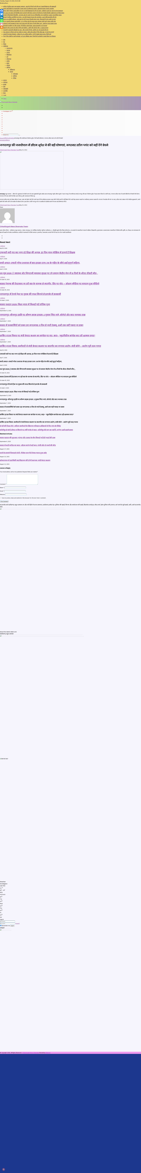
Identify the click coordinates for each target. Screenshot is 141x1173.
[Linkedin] (1, 17)
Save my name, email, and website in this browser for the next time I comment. (24, 498)
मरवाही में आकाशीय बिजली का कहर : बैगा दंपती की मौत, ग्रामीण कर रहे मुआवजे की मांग (25, 30)
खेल (4, 87)
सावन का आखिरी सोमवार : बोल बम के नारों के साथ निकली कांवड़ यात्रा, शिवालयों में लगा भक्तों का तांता (29, 19)
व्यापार (5, 80)
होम (4, 40)
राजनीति (5, 91)
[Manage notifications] (3, 1169)
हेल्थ (4, 93)
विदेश (4, 44)
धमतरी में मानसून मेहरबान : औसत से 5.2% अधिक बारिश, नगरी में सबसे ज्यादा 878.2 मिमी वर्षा (27, 34)
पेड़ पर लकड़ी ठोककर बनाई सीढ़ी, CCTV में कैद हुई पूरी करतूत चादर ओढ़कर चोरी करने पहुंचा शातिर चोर (29, 21)
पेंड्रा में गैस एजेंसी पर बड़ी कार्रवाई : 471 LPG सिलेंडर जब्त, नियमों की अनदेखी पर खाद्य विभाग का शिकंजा (29, 36)
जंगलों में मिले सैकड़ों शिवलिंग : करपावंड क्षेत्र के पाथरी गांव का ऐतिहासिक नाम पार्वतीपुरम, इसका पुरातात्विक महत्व (32, 15)
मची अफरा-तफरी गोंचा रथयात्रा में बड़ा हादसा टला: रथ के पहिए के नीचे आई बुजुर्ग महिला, (40, 263)
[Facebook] (1, 10)
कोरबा (8, 65)
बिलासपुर (9, 55)
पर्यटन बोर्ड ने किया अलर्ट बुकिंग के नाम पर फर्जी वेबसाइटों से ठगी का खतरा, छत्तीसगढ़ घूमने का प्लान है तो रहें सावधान (33, 11)
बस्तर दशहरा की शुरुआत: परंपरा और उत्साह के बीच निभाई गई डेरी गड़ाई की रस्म (27, 438)
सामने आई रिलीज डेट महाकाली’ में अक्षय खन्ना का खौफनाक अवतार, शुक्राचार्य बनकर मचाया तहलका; (28, 9)
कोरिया (8, 68)
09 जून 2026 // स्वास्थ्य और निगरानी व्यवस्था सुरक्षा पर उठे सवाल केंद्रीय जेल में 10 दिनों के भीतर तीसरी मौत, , (49, 273)
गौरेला (14, 78)
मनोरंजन (5, 82)
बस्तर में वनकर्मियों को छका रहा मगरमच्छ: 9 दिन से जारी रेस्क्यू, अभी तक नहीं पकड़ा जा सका (41, 325)
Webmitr (48, 1053)
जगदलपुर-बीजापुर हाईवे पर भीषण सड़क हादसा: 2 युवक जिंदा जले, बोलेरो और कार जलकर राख (42, 315)
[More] (1, 27)
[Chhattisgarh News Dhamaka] (8, 102)
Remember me (6, 926)
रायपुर (8, 53)
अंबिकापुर (12, 70)
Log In (12, 925)
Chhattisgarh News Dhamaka (31, 1053)
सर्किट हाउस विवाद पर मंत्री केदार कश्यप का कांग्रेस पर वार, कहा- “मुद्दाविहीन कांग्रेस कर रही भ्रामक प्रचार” (47, 335)
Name (2, 488)
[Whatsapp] (1, 20)
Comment (3, 484)
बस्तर (8, 63)
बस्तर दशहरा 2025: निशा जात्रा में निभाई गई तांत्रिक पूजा (25, 304)
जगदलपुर (11, 138)
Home (1, 138)
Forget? (17, 924)
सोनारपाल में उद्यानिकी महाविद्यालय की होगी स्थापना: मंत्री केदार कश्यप (25, 460)
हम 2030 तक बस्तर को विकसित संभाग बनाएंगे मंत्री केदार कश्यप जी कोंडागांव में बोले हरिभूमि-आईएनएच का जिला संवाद (33, 13)
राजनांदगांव (9, 48)
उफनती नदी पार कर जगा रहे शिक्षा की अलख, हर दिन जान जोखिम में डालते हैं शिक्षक (37, 252)
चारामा (8, 50)
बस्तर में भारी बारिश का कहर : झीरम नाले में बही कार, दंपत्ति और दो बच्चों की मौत (28, 445)
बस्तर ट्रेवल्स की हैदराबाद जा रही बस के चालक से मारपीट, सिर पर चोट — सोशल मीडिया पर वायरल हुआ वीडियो (49, 283)
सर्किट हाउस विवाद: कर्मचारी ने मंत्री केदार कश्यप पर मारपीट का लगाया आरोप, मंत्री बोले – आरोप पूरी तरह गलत (50, 346)
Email (2, 491)
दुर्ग (7, 57)
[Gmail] (1, 23)
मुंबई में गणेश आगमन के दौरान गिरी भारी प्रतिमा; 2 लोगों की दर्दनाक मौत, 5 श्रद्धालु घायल (25, 28)
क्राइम (4, 85)
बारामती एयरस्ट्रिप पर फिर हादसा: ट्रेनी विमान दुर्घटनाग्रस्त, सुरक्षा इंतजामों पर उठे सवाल (25, 26)
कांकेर (8, 61)
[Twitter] (1, 14)
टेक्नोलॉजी (5, 89)
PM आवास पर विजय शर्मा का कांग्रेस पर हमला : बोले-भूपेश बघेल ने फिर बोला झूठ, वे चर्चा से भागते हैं (28, 32)
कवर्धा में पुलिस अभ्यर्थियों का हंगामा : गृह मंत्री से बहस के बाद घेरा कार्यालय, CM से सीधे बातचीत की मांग (29, 17)
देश (4, 42)
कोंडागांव (9, 59)
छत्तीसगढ (5, 46)
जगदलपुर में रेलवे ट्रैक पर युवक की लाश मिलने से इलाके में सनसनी (30, 294)
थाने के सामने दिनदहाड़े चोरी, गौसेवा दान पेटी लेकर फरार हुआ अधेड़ (23, 453)
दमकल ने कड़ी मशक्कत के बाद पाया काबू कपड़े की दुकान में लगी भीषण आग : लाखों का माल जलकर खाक (30, 24)
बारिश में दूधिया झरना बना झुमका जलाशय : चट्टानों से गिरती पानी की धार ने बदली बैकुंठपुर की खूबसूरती (29, 7)
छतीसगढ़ (2, 246)
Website (2, 495)
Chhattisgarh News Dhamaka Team (9, 150)
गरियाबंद (15, 74)
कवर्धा (11, 72)
